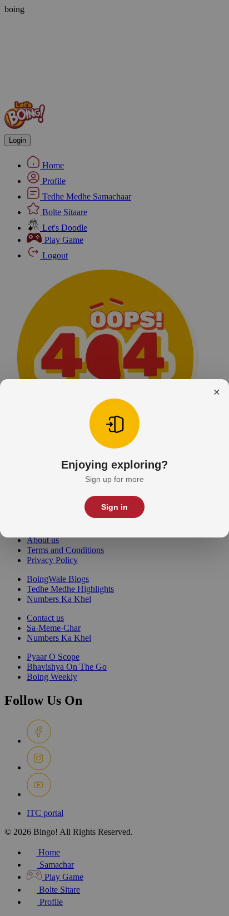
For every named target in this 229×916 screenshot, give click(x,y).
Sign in (114, 506)
